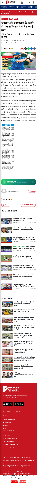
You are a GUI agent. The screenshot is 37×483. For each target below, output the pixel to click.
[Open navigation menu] (2, 2)
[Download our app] (33, 2)
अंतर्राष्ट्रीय (30, 7)
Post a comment (29, 205)
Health (5, 429)
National (5, 426)
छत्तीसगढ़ (11, 7)
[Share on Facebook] (31, 48)
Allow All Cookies (14, 481)
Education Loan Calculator (10, 445)
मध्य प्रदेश (4, 7)
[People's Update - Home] (11, 2)
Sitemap (5, 464)
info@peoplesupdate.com (25, 471)
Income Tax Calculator (9, 448)
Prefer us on (6, 200)
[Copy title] (34, 48)
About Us (5, 457)
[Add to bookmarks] (22, 48)
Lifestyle (5, 416)
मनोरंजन (23, 7)
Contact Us (12, 457)
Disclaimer (6, 461)
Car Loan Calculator (9, 441)
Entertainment (7, 422)
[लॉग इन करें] (30, 2)
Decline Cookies (23, 481)
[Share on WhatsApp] (28, 48)
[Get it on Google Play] (19, 404)
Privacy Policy (21, 457)
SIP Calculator (7, 435)
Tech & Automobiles (9, 419)
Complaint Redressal (28, 461)
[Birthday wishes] (22, 2)
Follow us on (6, 48)
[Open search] (27, 2)
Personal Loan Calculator (10, 438)
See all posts (32, 191)
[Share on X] (25, 48)
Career (28, 457)
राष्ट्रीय (17, 7)
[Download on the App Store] (8, 404)
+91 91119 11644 (15, 473)
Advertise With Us (15, 461)
